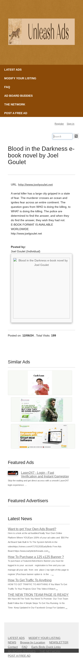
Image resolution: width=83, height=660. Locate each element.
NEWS (12, 642)
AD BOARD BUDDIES (18, 95)
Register (59, 123)
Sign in (70, 123)
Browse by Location (32, 642)
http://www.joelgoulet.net (35, 184)
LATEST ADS (13, 69)
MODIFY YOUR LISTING (20, 78)
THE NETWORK (14, 104)
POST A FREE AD (15, 113)
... (49, 551)
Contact (13, 646)
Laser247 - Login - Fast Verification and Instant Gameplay (45, 474)
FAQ (7, 87)
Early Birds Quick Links (46, 646)
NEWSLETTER (58, 642)
